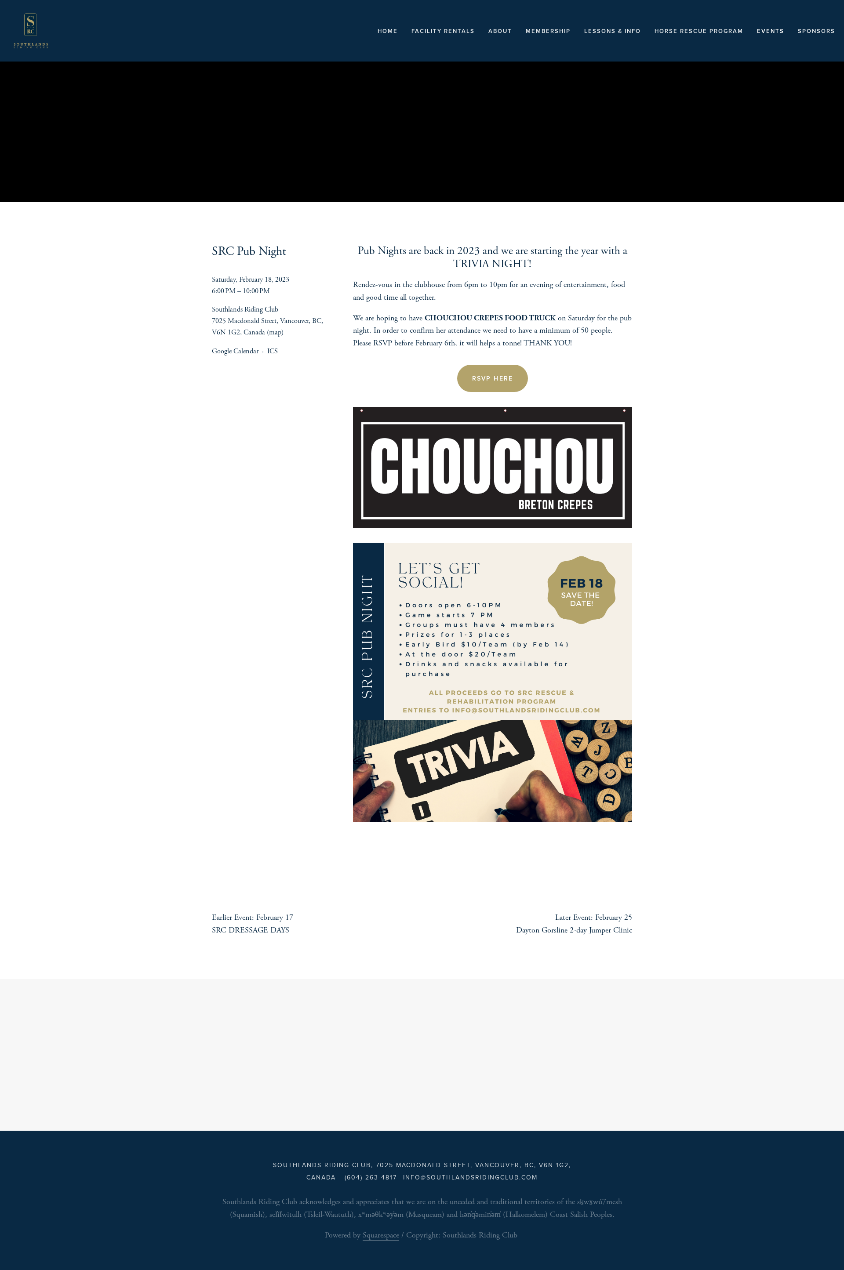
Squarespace (381, 1235)
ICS (272, 351)
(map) (275, 332)
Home (388, 31)
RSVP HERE (492, 378)
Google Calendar (235, 351)
